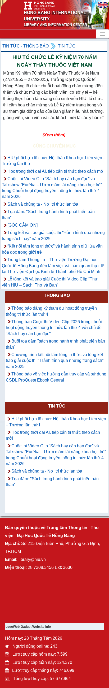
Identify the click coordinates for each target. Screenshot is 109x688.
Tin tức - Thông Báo (25, 46)
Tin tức (66, 46)
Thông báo (57, 295)
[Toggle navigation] (102, 33)
